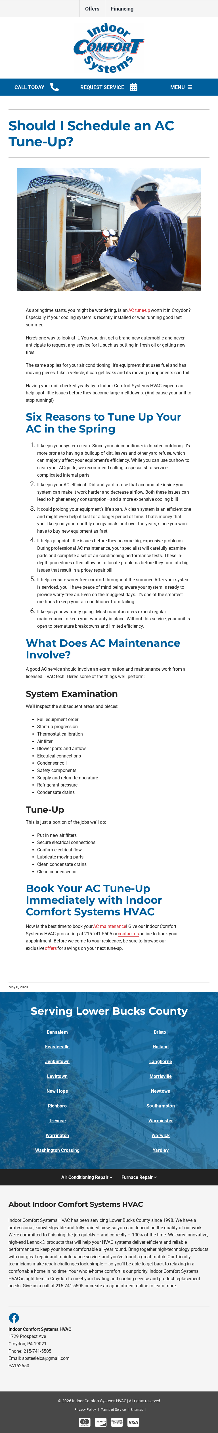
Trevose (57, 1120)
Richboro (57, 1106)
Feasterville (57, 1046)
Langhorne (160, 1061)
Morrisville (161, 1076)
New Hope (57, 1091)
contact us (128, 933)
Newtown (161, 1091)
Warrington (57, 1135)
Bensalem (57, 1032)
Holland (161, 1046)
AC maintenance (109, 926)
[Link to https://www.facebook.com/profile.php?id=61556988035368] (14, 1318)
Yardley (161, 1150)
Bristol (160, 1032)
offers (51, 948)
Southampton (160, 1106)
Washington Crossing (57, 1150)
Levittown (57, 1076)
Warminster (160, 1120)
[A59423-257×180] (109, 25)
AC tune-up (139, 310)
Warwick (161, 1135)
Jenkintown (57, 1061)
